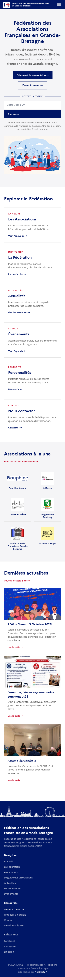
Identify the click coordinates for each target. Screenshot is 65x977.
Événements (11, 894)
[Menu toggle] (59, 4)
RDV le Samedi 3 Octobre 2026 (30, 624)
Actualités (10, 883)
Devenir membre (32, 85)
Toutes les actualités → (17, 580)
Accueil (8, 861)
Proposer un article (15, 915)
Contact (9, 920)
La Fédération (12, 867)
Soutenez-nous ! (13, 888)
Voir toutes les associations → (21, 461)
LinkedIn (9, 952)
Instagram (10, 946)
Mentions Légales (14, 925)
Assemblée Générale (22, 761)
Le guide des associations (18, 877)
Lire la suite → (15, 647)
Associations (11, 872)
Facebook (9, 941)
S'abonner (14, 114)
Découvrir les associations (32, 75)
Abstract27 (40, 972)
